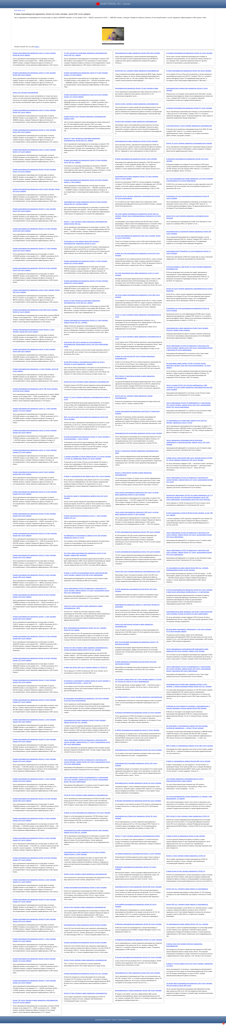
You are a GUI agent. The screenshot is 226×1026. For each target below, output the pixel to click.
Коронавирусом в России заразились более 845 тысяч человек (138, 887)
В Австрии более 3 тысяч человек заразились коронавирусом (189, 126)
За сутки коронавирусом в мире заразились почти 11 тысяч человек (137, 274)
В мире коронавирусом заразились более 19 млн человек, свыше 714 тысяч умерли (34, 960)
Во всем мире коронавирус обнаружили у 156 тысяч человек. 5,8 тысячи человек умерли (189, 630)
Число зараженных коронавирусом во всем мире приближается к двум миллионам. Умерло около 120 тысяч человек (188, 442)
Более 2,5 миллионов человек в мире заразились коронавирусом (133, 474)
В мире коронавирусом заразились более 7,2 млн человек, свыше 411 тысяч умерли (34, 940)
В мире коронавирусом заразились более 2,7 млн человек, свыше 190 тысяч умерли (34, 721)
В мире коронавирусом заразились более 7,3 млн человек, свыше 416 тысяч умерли (34, 780)
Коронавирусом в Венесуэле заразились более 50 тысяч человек (136, 817)
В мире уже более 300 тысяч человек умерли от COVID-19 (85, 667)
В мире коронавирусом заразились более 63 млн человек (85, 942)
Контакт (114, 1019)
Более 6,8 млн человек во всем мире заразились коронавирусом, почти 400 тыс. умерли (82, 302)
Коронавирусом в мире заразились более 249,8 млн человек (137, 53)
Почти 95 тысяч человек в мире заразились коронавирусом (86, 795)
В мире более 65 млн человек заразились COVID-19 (185, 871)
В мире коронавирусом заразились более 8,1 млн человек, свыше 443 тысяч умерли (34, 740)
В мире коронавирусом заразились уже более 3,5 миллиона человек (137, 412)
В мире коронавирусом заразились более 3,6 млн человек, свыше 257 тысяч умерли (34, 900)
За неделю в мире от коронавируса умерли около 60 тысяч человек (86, 497)
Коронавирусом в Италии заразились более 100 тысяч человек (138, 750)
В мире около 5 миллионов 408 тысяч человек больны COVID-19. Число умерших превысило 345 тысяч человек (189, 459)
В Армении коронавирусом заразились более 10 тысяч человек (138, 940)
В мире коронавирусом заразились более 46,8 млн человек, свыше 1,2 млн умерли (86, 181)
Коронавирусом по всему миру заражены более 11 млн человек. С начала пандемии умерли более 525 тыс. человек (189, 685)
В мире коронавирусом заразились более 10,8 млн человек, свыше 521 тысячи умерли (86, 282)
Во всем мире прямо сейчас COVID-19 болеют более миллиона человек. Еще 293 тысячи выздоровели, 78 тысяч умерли (188, 366)
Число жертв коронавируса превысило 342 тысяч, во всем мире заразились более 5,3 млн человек (136, 493)
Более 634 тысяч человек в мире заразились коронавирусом (86, 382)
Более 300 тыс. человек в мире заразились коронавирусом (137, 71)
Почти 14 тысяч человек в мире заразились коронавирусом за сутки (138, 338)
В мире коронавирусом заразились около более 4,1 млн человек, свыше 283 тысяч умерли (33, 331)
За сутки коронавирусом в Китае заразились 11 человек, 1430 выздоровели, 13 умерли (189, 797)
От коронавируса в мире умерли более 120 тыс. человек (187, 924)
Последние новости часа (102, 1019)
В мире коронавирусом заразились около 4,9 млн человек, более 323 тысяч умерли (34, 111)
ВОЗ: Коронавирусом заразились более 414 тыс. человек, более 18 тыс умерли (85, 629)
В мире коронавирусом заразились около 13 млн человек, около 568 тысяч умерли (34, 350)
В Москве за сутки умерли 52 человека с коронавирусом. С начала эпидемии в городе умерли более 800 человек (188, 707)
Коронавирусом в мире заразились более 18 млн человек (136, 141)
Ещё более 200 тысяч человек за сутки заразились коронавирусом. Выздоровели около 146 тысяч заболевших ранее (86, 344)
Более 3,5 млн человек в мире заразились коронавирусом (85, 993)
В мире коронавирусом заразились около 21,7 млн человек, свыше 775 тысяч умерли (35, 410)
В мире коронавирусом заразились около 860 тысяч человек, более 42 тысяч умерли (35, 311)
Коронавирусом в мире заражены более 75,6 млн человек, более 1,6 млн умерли (136, 178)
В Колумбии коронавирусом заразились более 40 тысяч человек (135, 905)
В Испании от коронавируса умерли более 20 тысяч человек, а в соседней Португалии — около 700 (87, 682)
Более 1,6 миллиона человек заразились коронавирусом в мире (137, 452)
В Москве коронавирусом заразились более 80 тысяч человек (138, 801)
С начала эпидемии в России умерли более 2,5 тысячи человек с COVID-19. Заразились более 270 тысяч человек (87, 458)
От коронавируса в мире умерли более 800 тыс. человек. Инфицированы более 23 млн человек (187, 569)
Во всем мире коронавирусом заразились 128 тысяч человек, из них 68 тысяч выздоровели (86, 699)
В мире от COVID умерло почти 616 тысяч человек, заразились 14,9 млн (189, 965)
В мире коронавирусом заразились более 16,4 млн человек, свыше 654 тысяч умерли (35, 637)
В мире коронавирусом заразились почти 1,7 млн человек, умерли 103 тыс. (85, 517)
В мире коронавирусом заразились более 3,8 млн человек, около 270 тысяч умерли (34, 170)
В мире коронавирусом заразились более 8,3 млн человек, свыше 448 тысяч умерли (34, 920)
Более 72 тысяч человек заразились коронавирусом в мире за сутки (87, 398)
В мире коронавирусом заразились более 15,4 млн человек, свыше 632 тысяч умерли (35, 534)
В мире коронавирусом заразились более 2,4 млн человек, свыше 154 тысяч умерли (34, 760)
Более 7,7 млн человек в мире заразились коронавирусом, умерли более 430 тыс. (85, 223)
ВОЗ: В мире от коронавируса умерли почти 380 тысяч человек (189, 746)
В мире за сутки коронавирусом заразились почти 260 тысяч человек (137, 254)
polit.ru (37, 46)
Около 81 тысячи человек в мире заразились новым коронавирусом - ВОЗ (83, 607)
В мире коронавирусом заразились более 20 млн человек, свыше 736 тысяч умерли (34, 596)
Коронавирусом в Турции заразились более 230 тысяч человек (138, 990)
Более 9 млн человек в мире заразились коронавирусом (136, 121)
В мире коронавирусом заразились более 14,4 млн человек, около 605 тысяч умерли (35, 230)
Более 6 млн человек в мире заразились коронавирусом (85, 907)
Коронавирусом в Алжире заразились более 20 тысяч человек (138, 783)
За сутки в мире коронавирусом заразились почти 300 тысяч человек (137, 296)
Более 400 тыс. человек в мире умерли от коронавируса (187, 904)
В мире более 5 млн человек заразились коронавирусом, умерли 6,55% (85, 118)
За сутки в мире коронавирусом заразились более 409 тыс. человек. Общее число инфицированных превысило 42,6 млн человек (138, 216)
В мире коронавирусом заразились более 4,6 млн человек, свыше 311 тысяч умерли (34, 839)
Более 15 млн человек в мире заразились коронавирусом (85, 960)
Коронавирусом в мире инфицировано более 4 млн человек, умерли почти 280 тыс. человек (86, 831)
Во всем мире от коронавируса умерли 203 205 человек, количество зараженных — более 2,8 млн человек (187, 727)
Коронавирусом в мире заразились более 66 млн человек (85, 925)
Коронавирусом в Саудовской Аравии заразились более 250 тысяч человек (188, 233)
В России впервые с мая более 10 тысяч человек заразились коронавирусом (189, 268)
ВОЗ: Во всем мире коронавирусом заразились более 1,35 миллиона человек (136, 643)
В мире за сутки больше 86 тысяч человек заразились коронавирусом (135, 357)
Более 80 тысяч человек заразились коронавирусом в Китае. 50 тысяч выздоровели (137, 197)
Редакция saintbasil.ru (124, 1019)
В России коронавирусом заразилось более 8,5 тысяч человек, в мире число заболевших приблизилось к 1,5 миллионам (189, 591)
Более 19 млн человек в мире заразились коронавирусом (85, 874)
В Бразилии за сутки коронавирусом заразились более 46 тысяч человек (187, 309)
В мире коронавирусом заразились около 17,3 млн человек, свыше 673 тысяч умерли (35, 451)
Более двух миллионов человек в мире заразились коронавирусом (134, 625)
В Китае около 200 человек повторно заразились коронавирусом (184, 945)
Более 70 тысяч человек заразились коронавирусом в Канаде (189, 143)
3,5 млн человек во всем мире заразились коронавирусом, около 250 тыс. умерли (85, 54)
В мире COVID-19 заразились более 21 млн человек (185, 836)
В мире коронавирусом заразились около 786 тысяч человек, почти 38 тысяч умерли (35, 390)
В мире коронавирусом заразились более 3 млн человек (136, 159)
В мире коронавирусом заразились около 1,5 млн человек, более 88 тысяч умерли (34, 54)
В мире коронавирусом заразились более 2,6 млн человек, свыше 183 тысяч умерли (34, 556)
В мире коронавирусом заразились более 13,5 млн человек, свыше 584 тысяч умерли (35, 800)
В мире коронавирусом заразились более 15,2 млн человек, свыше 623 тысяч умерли (35, 493)
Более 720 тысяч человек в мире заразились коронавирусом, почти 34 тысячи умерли (35, 1001)
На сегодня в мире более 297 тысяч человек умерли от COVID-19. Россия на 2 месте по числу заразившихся (138, 680)
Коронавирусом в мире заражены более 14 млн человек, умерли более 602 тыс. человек (85, 721)
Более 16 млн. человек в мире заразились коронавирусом (136, 104)
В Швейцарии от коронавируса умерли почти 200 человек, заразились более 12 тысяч (85, 537)
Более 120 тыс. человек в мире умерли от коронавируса (187, 889)
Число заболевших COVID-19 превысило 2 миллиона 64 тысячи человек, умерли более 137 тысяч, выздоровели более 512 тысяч (189, 480)
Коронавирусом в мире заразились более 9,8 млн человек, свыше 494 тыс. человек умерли (85, 203)
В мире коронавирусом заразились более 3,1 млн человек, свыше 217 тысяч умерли (34, 881)
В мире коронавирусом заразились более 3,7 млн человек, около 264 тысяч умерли (34, 131)
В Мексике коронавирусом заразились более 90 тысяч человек (138, 924)
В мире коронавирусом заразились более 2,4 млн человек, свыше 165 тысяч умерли (34, 681)
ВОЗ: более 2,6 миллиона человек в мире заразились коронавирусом (135, 377)
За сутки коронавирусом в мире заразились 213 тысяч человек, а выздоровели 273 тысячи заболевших (189, 180)
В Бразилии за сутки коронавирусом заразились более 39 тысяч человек (187, 197)
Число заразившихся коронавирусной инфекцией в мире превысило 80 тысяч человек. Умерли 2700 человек (187, 650)
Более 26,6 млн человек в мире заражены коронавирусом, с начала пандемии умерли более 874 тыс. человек (86, 649)
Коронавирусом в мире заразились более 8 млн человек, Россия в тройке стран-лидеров (187, 329)
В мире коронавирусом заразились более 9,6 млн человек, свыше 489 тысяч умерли (34, 576)
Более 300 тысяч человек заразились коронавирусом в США (137, 571)
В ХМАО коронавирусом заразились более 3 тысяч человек (137, 730)
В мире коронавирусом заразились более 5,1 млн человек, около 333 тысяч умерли (34, 210)
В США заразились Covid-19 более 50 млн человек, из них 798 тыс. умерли (189, 514)
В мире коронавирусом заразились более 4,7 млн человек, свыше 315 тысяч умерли (34, 982)
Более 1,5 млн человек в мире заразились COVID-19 (185, 856)
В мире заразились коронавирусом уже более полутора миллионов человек (135, 663)
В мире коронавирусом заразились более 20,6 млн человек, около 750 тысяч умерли (35, 269)
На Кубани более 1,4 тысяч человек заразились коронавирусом (138, 697)
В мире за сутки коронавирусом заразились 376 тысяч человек (87, 813)
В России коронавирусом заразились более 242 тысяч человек (138, 957)
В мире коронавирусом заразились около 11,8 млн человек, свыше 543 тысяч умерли (35, 431)
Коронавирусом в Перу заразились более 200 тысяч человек (137, 973)
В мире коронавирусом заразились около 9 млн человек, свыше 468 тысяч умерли (34, 473)
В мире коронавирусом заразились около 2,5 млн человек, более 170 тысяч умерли (34, 151)
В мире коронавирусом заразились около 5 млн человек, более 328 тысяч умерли (36, 190)
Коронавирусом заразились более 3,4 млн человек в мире (136, 88)
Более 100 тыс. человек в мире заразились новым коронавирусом (133, 397)
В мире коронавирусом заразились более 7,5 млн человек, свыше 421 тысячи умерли (85, 262)
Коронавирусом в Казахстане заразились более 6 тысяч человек (187, 89)
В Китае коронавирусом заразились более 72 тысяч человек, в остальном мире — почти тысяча (87, 438)
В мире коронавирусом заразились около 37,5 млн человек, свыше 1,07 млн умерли (86, 74)
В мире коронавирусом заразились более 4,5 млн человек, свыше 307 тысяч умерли (34, 701)
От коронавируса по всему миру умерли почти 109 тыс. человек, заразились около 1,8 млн (186, 422)
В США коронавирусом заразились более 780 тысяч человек (137, 532)
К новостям (126, 4)
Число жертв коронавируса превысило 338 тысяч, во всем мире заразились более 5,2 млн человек (136, 513)
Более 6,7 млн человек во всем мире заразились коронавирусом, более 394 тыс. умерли (82, 139)
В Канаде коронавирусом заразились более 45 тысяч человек (138, 712)
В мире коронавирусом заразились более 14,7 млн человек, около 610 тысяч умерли (35, 249)
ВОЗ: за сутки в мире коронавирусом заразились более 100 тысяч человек (86, 418)
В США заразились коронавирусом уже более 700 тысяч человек (136, 590)
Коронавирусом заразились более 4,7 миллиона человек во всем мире (137, 606)
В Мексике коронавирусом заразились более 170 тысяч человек (135, 868)
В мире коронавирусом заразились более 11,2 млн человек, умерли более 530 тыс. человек (86, 321)
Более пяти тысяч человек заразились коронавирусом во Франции (187, 217)
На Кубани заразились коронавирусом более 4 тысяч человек (138, 854)
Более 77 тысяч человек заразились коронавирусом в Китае (137, 836)
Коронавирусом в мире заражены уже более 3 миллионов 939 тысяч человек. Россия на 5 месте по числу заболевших (189, 613)
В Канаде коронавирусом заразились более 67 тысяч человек (189, 108)
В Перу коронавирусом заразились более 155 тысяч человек (188, 71)
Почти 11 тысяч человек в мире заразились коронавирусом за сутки (138, 316)
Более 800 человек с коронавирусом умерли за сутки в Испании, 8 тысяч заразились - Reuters (84, 363)
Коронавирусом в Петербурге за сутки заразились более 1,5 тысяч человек (188, 252)
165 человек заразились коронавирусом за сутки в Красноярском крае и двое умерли (185, 780)
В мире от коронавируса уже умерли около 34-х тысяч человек (87, 476)
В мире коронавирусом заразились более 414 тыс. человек (86, 973)
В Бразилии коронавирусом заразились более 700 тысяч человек (187, 160)
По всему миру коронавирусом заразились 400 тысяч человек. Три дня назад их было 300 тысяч (189, 984)
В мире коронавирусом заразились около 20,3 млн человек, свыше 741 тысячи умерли (86, 96)
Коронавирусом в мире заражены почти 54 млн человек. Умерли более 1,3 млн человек (85, 853)
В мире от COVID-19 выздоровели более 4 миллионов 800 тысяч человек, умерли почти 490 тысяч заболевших (85, 574)
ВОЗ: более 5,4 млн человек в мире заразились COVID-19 (187, 816)
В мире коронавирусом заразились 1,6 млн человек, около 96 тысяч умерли (35, 370)
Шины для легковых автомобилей (25, 92)
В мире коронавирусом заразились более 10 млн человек (85, 887)
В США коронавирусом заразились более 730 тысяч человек (137, 552)
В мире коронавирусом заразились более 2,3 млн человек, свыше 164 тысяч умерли (34, 819)
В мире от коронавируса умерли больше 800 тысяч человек (188, 761)
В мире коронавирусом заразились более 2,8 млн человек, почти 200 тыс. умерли (85, 161)
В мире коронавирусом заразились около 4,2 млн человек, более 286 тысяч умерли (34, 74)
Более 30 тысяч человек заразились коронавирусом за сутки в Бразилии (189, 290)
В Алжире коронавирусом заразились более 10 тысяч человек (189, 53)
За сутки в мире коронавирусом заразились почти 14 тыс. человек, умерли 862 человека (85, 554)
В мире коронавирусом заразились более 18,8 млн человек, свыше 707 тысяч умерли (35, 859)
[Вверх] (224, 1024)
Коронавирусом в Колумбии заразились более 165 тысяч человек (136, 764)
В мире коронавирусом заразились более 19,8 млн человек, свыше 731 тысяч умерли (35, 659)
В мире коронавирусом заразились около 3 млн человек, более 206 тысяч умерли (36, 291)
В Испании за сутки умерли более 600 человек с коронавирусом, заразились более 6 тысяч (82, 242)
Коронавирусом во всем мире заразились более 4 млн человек (138, 433)
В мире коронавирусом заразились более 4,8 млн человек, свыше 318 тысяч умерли (34, 515)
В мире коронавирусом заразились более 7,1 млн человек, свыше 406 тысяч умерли (34, 618)
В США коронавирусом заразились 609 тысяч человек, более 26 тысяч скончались (137, 237)
